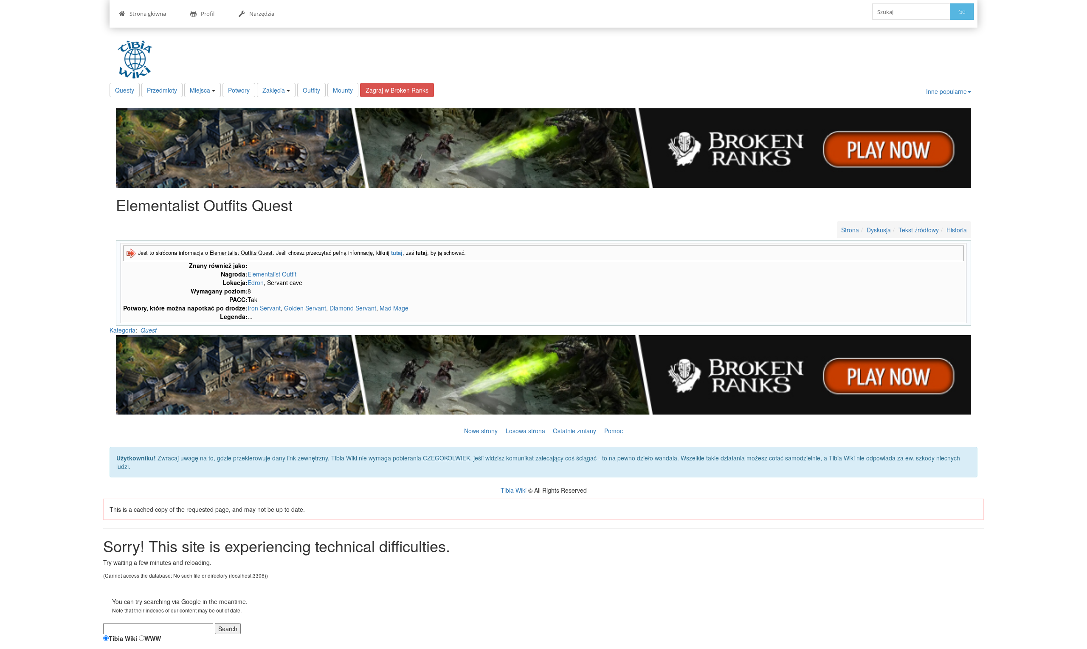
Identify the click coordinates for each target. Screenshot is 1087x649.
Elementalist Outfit (272, 274)
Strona (850, 230)
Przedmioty (162, 90)
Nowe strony (481, 430)
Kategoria (122, 330)
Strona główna (148, 13)
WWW (152, 638)
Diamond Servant (352, 308)
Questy (124, 90)
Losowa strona (525, 430)
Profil (207, 13)
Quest (149, 330)
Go (962, 11)
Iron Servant (264, 308)
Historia (956, 230)
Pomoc (613, 430)
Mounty (343, 90)
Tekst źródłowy (918, 230)
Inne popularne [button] (946, 91)
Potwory (239, 90)
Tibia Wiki (514, 490)
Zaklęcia (273, 90)
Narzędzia (261, 13)
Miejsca (200, 90)
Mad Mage (394, 308)
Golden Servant (305, 308)
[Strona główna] (137, 59)
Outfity (311, 90)
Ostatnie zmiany (574, 430)
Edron (256, 282)
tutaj (397, 253)
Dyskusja (879, 230)
